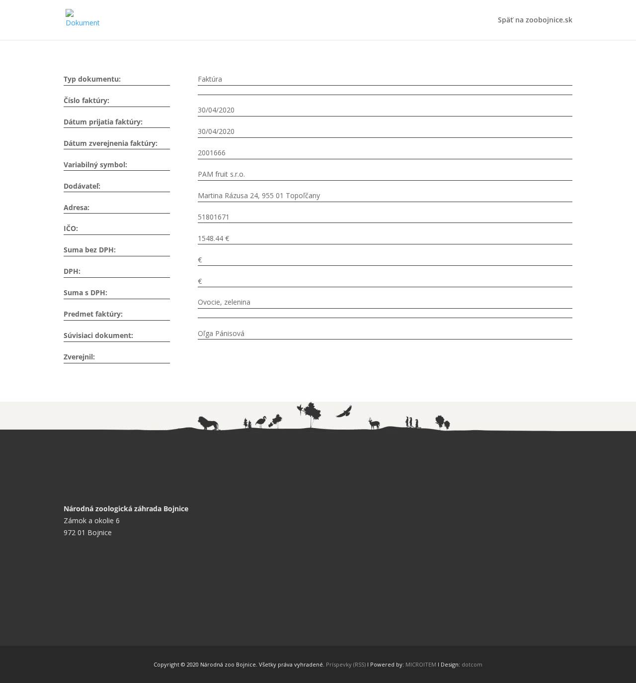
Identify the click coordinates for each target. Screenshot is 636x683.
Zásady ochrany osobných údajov (125, 611)
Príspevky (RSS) (346, 664)
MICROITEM (420, 664)
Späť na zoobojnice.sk (535, 20)
